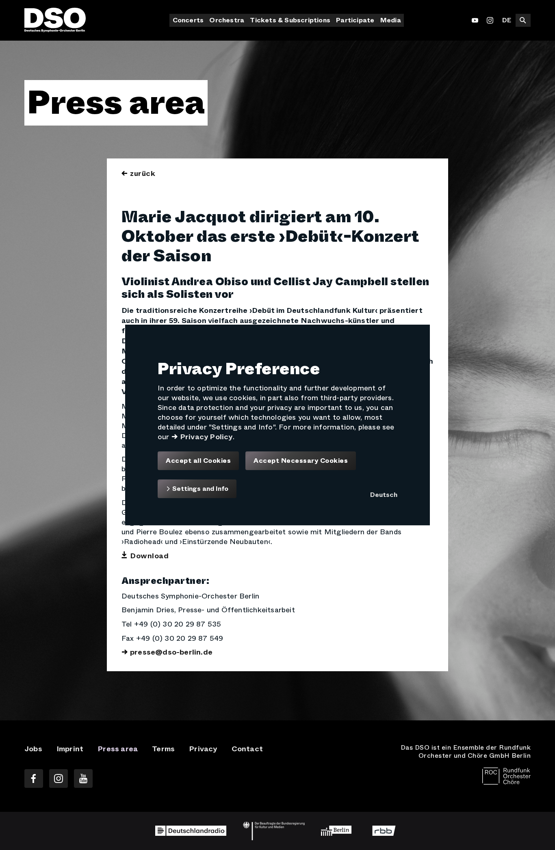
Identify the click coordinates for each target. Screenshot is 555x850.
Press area (118, 749)
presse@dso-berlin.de (171, 652)
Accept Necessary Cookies (301, 461)
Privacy (203, 749)
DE (506, 20)
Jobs (33, 749)
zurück (142, 173)
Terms (163, 749)
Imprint (69, 749)
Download (149, 555)
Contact (247, 749)
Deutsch (383, 494)
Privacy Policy (206, 437)
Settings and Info (199, 488)
